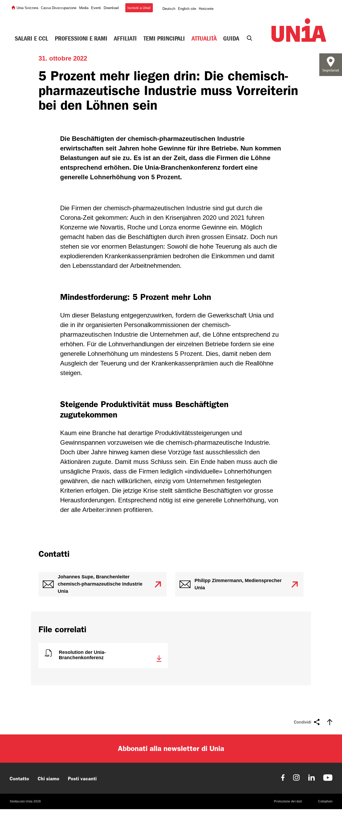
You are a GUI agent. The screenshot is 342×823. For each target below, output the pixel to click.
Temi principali (164, 38)
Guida (231, 38)
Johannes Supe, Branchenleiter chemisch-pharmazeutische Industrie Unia (100, 584)
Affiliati (125, 38)
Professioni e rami (81, 38)
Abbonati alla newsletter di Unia (171, 748)
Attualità (204, 38)
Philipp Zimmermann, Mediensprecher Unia (238, 584)
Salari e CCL (31, 38)
